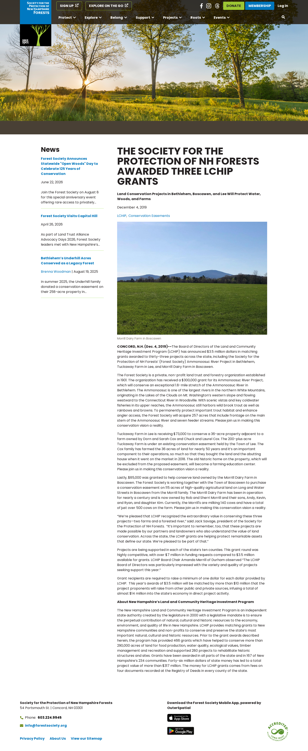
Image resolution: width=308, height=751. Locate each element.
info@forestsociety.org (46, 725)
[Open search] (283, 17)
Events (220, 17)
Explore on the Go (106, 5)
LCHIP (121, 215)
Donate (233, 5)
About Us (58, 738)
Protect (65, 17)
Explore (91, 17)
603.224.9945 (50, 717)
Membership (259, 5)
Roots (195, 17)
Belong (116, 17)
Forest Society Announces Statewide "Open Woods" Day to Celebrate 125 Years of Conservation (69, 166)
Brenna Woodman (56, 271)
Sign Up (67, 5)
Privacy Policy (32, 738)
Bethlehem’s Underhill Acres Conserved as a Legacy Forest (67, 261)
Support (143, 17)
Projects (170, 17)
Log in (283, 5)
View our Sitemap (86, 738)
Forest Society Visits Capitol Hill (69, 216)
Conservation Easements (149, 215)
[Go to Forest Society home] (35, 23)
